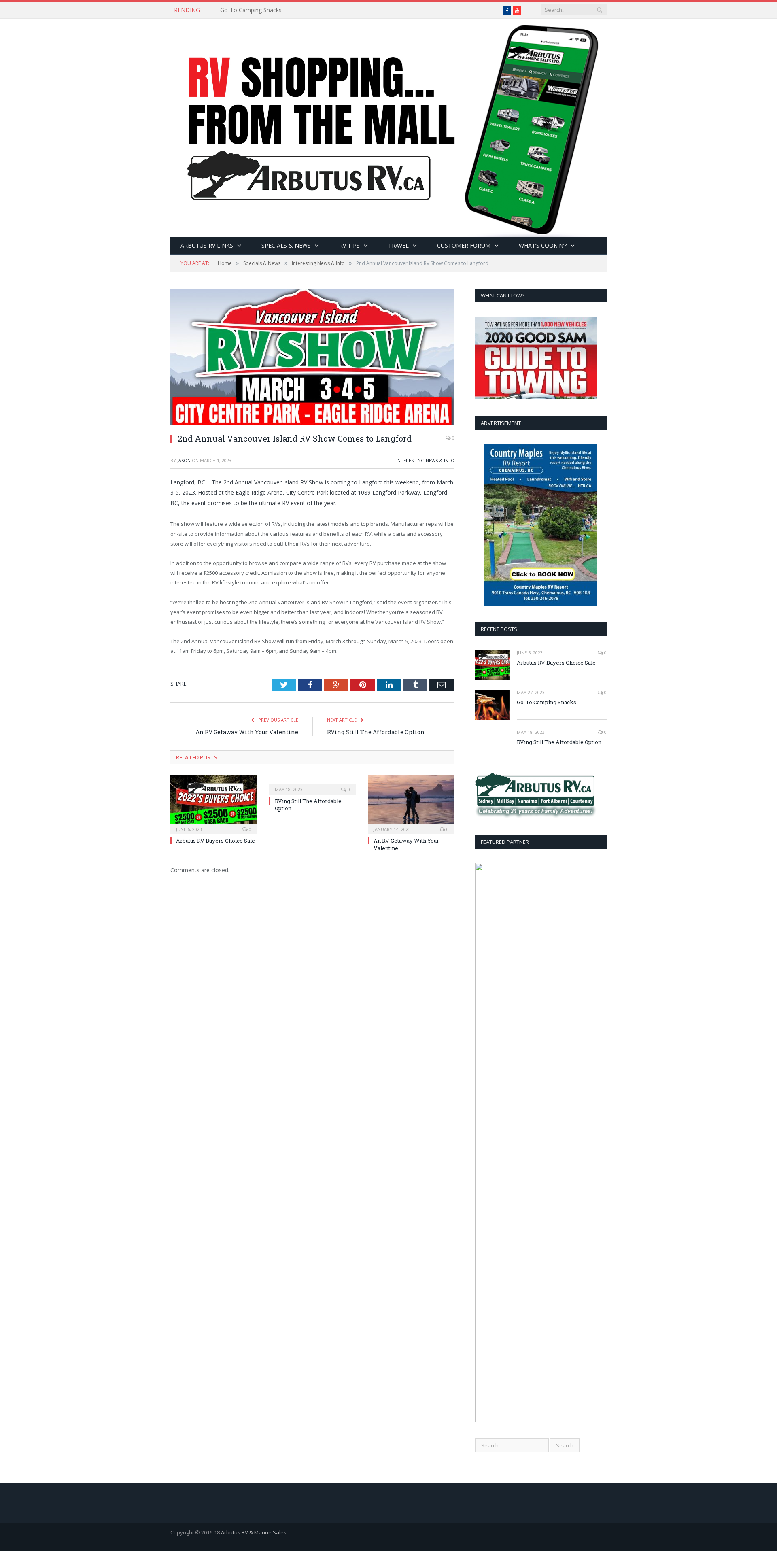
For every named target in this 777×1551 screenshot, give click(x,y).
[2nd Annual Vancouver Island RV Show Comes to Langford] (312, 358)
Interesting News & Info (425, 460)
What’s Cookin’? (543, 245)
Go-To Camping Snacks (251, 10)
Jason (184, 460)
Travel (398, 245)
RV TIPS (349, 245)
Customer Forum (463, 245)
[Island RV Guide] (388, 125)
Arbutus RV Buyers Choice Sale (215, 840)
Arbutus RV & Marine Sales (254, 1532)
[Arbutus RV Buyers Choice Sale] (213, 804)
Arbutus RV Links (206, 245)
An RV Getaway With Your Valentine (246, 732)
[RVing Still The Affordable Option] (312, 784)
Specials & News (286, 245)
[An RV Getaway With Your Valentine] (411, 804)
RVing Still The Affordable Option (376, 732)
